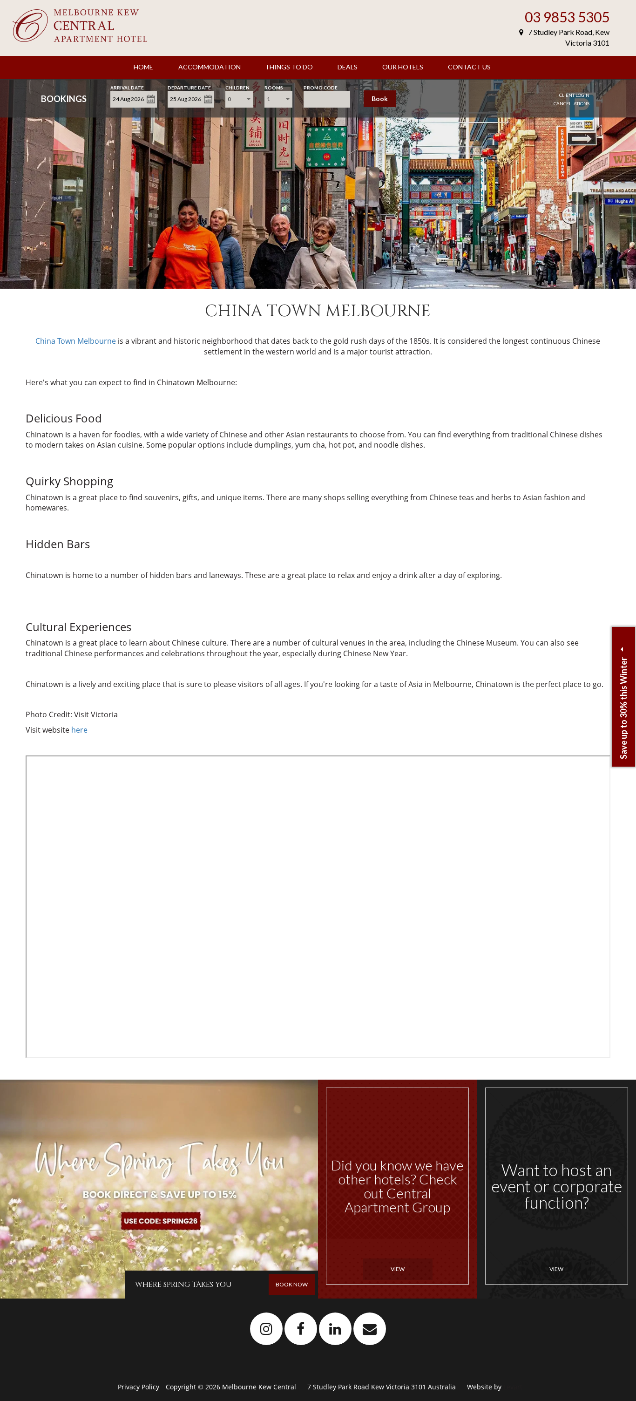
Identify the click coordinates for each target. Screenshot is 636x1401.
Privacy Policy (139, 1386)
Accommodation (209, 67)
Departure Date (189, 87)
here (79, 730)
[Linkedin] (335, 1328)
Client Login (574, 95)
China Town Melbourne (75, 341)
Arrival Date (127, 87)
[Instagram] (266, 1328)
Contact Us (469, 67)
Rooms (273, 87)
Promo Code (321, 87)
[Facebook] (301, 1328)
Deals (348, 67)
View (398, 1268)
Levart (512, 1386)
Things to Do (289, 67)
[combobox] (239, 99)
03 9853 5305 (567, 16)
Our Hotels (402, 67)
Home (143, 67)
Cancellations (571, 103)
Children (237, 87)
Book (380, 98)
